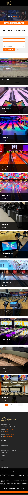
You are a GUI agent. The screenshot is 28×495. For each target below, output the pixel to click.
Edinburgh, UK (6, 340)
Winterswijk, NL (7, 108)
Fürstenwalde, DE (7, 253)
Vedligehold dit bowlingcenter (9, 450)
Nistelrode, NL (6, 195)
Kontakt (4, 464)
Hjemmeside (5, 445)
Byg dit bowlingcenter (7, 448)
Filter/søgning (9, 49)
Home (9, 16)
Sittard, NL (5, 166)
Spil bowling (5, 452)
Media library (5, 467)
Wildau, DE (5, 224)
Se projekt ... (4, 83)
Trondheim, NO (6, 282)
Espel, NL (5, 368)
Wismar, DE (5, 80)
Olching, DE (5, 311)
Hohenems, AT (6, 397)
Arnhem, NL (5, 137)
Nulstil (17, 49)
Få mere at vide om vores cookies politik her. (14, 488)
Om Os (3, 455)
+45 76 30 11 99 (9, 429)
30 (16, 405)
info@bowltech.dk (10, 434)
